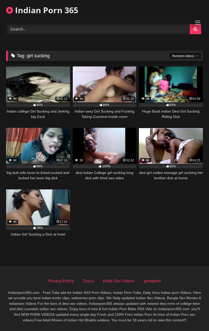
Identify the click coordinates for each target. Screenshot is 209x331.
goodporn (152, 281)
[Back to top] (193, 316)
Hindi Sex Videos (119, 281)
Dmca (88, 281)
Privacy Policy (61, 281)
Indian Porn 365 (45, 10)
